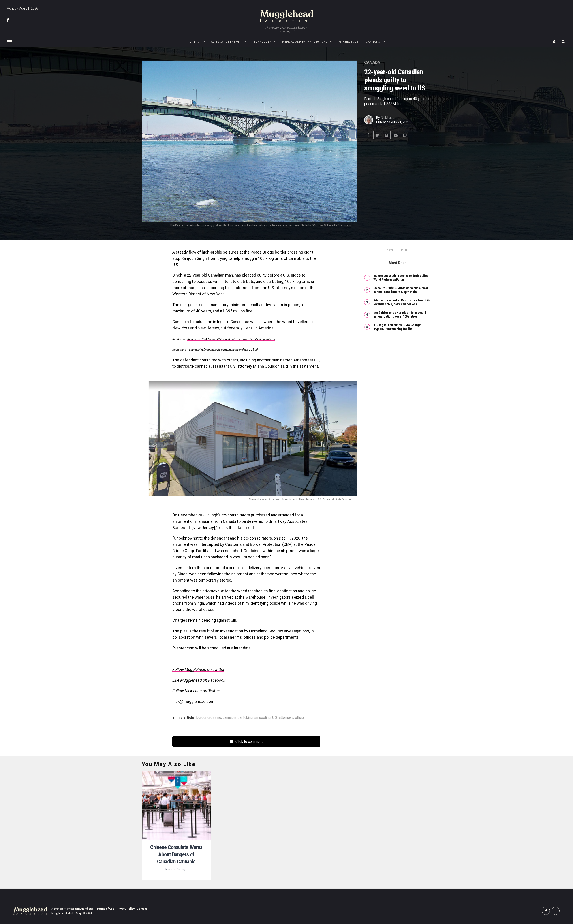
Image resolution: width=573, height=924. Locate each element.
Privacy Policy (126, 908)
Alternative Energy (226, 41)
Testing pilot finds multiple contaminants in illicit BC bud (222, 349)
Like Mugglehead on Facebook (198, 680)
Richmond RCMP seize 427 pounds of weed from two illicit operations (231, 339)
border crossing (208, 717)
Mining (195, 41)
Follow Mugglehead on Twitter (198, 669)
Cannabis (373, 41)
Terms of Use (105, 908)
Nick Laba (387, 118)
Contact (142, 908)
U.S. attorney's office (288, 717)
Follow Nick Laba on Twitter (196, 690)
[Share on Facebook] (368, 135)
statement (241, 287)
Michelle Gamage (176, 869)
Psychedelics (348, 41)
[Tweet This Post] (377, 135)
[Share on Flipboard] (387, 135)
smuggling (262, 717)
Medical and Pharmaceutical (304, 41)
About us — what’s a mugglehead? (72, 908)
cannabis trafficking (238, 717)
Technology (261, 41)
